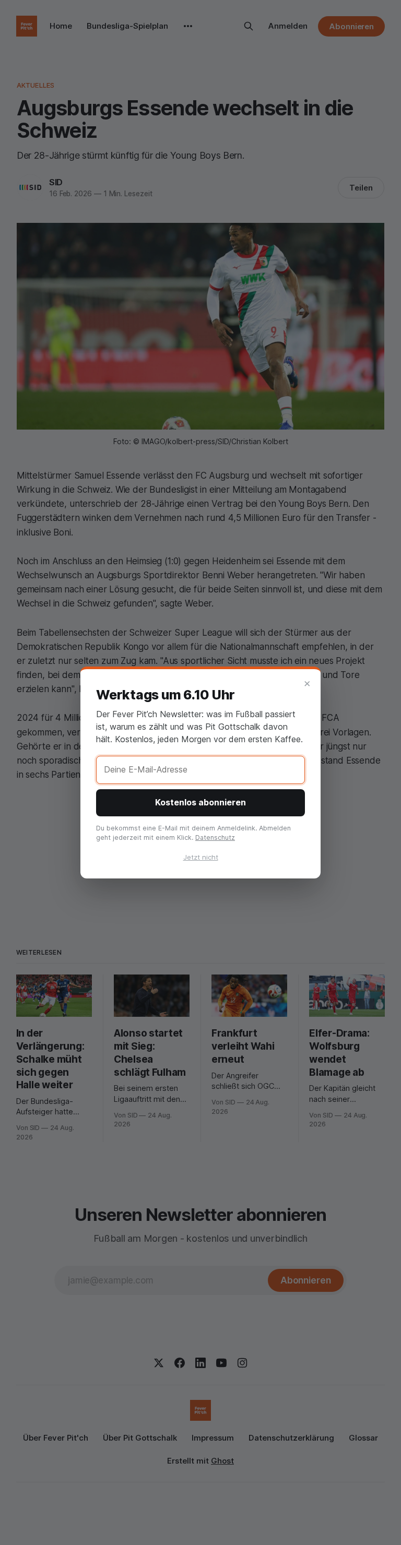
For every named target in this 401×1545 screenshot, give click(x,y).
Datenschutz (215, 837)
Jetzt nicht (200, 857)
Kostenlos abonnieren (200, 802)
